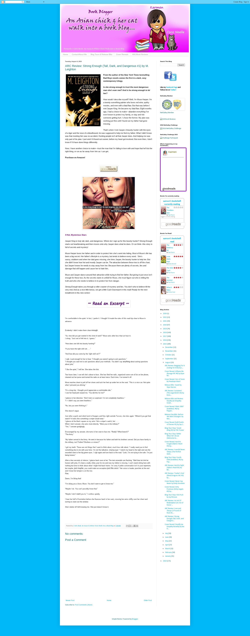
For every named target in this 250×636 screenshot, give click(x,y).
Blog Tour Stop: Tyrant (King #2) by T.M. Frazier (174, 429)
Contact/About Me (79, 54)
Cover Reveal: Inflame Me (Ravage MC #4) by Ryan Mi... (174, 373)
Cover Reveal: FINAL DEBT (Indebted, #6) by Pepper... (174, 409)
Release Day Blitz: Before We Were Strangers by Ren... (174, 417)
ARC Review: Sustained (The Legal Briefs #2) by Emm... (174, 393)
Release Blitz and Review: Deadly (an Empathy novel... (174, 401)
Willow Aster (171, 292)
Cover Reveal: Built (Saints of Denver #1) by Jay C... (174, 423)
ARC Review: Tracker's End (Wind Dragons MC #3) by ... (174, 475)
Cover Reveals (122, 54)
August (168, 363)
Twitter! (173, 90)
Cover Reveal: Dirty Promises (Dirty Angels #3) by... (174, 489)
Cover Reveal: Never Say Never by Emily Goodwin (175, 482)
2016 (165, 340)
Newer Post (70, 600)
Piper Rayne (171, 215)
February (168, 552)
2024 (165, 314)
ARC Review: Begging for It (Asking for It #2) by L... (175, 367)
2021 (165, 321)
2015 (165, 344)
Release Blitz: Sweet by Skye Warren (173, 386)
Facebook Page (171, 87)
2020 (165, 325)
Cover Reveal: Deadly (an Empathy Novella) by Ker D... (174, 526)
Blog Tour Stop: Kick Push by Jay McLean (174, 496)
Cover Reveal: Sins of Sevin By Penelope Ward (175, 380)
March (167, 549)
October (168, 355)
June (167, 537)
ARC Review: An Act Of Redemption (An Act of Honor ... (174, 503)
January (168, 556)
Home (65, 54)
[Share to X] (132, 526)
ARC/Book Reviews (140, 54)
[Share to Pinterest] (137, 526)
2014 (165, 561)
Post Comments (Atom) (83, 605)
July (166, 533)
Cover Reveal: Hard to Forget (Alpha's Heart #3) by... (173, 444)
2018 (165, 333)
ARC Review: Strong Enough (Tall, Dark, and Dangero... (174, 518)
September (169, 359)
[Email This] (127, 526)
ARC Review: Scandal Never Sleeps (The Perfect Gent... (175, 452)
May (167, 541)
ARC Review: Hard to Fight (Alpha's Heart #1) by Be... (174, 467)
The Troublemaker (170, 210)
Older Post (148, 600)
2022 (165, 317)
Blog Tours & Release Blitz (101, 54)
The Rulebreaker (170, 247)
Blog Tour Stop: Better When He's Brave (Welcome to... (173, 436)
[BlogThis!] (129, 526)
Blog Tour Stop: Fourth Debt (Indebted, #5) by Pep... (174, 460)
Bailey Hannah (172, 264)
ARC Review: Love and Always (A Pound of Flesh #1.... (173, 511)
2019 (165, 329)
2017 (165, 336)
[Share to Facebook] (134, 526)
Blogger (135, 619)
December (169, 347)
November (169, 351)
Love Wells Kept (169, 259)
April (167, 545)
